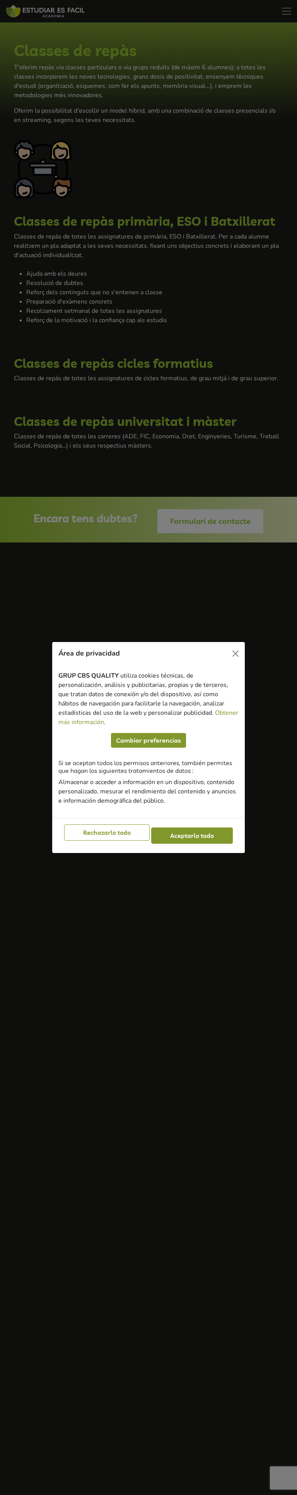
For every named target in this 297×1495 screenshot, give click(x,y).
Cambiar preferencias (148, 740)
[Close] (235, 653)
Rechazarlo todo (107, 832)
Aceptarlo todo (192, 835)
